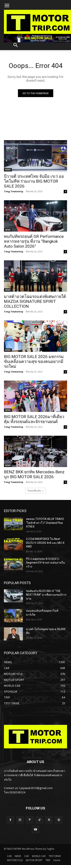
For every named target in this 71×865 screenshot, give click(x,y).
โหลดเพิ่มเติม (34, 490)
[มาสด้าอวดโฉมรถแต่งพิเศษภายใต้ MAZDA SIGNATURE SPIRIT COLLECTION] (35, 276)
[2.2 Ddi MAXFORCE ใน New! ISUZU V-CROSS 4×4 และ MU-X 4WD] (13, 543)
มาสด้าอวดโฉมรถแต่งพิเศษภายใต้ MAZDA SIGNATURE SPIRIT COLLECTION (35, 301)
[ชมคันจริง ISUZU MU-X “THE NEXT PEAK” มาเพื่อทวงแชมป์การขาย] (13, 595)
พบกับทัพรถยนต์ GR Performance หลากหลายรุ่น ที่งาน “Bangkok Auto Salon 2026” (34, 241)
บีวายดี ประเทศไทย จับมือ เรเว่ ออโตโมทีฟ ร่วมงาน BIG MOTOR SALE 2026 (34, 181)
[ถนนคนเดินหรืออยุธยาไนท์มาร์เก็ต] (13, 615)
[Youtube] (35, 829)
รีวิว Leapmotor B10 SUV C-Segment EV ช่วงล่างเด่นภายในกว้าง (45, 562)
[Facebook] (10, 820)
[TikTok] (39, 820)
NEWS (8, 169)
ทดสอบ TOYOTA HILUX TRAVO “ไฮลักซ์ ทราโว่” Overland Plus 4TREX (45, 522)
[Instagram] (20, 820)
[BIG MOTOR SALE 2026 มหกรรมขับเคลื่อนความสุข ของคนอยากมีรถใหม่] (35, 336)
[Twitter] (49, 820)
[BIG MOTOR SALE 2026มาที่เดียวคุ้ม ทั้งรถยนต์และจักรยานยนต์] (35, 396)
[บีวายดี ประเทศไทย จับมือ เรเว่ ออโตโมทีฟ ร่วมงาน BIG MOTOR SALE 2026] (35, 155)
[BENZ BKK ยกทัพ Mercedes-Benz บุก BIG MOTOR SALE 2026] (35, 451)
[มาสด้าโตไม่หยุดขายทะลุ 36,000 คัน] (13, 633)
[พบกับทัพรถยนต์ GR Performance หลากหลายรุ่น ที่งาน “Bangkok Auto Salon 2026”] (35, 216)
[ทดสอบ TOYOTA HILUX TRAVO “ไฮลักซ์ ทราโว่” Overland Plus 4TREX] (13, 523)
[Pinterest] (30, 820)
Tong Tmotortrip (13, 191)
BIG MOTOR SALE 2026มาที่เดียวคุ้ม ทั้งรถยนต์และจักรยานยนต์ (34, 419)
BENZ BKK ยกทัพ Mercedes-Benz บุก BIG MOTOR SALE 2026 (34, 474)
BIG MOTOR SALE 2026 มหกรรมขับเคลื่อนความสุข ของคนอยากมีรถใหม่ (34, 361)
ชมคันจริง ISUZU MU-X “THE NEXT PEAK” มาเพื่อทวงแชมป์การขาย (46, 594)
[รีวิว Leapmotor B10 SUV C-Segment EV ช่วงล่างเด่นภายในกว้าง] (13, 563)
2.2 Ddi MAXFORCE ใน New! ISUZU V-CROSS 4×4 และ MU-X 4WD (45, 542)
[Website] (59, 820)
